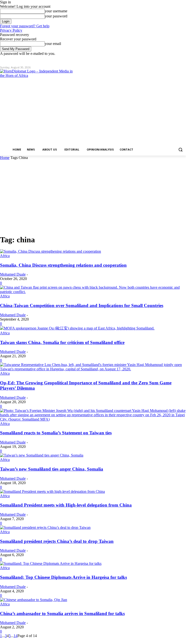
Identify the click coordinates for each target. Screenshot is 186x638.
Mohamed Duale (13, 274)
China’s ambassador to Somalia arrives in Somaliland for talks (62, 613)
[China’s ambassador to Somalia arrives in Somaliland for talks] (33, 600)
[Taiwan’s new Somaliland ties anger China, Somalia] (41, 455)
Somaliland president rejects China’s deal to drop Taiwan (57, 541)
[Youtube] (183, 59)
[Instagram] (163, 59)
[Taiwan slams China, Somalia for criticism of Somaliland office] (77, 328)
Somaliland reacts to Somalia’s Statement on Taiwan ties (56, 432)
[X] (170, 59)
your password (56, 16)
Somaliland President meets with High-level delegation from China (66, 505)
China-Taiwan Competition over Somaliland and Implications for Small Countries (81, 305)
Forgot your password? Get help (24, 26)
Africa (5, 256)
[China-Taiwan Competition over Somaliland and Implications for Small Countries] (93, 292)
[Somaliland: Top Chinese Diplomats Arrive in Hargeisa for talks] (50, 563)
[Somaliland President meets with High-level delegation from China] (52, 491)
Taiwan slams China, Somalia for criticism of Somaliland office (62, 342)
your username (56, 11)
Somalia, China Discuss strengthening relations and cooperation (63, 265)
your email (53, 44)
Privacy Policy (11, 30)
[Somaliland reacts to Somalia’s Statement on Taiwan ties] (93, 419)
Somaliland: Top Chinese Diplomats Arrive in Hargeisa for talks (63, 577)
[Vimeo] (176, 59)
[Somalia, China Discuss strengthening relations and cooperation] (50, 251)
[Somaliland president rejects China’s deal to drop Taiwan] (45, 527)
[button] (180, 149)
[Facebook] (156, 59)
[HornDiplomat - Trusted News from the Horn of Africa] (36, 106)
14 (15, 636)
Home (4, 158)
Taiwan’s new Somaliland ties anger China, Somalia (51, 469)
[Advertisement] (93, 196)
